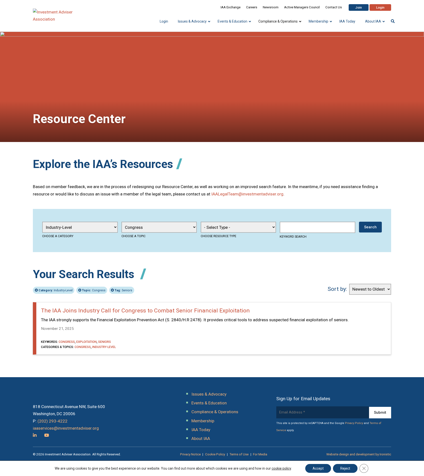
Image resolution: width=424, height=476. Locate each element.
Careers (251, 7)
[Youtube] (46, 435)
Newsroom (270, 7)
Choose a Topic (133, 236)
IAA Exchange (230, 7)
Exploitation (86, 342)
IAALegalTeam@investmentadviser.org (247, 194)
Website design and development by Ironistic (358, 454)
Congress (94, 290)
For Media (260, 454)
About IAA (200, 438)
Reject (345, 468)
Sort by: (337, 289)
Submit (380, 412)
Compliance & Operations (214, 411)
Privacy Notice (190, 454)
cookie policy (281, 468)
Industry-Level (56, 290)
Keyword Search (293, 236)
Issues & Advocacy (208, 394)
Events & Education (209, 402)
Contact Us (333, 7)
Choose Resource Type (218, 236)
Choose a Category (57, 236)
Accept (318, 468)
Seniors (123, 290)
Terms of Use (239, 454)
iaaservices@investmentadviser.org (66, 428)
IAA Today (200, 429)
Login (380, 7)
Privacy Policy (354, 423)
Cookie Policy (215, 454)
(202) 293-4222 (52, 421)
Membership (202, 420)
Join (358, 7)
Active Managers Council (302, 7)
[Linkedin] (35, 435)
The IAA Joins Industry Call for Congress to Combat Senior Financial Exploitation (145, 310)
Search (370, 227)
